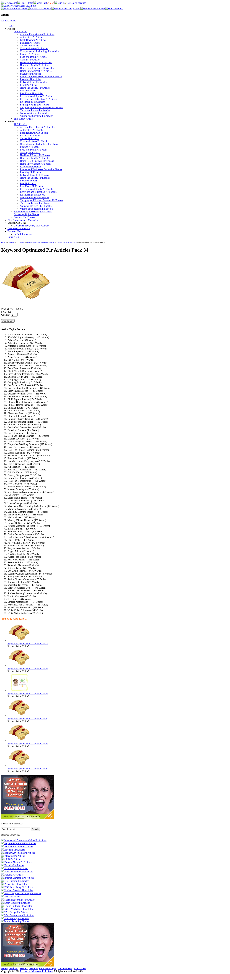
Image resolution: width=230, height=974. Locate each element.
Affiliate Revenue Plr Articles (18, 846)
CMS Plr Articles (12, 859)
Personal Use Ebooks (24, 217)
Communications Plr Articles (34, 48)
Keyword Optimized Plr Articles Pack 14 (28, 643)
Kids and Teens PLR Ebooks (34, 175)
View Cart (42, 3)
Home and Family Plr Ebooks (34, 158)
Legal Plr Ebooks (28, 180)
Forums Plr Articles (13, 874)
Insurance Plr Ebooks (30, 166)
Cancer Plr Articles (29, 45)
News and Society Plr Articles (35, 87)
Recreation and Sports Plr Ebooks (36, 189)
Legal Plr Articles (28, 85)
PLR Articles (20, 31)
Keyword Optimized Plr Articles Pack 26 (28, 693)
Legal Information (23, 234)
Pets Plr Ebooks (28, 183)
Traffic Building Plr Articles (18, 906)
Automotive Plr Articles (31, 37)
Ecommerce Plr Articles (16, 868)
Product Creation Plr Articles (18, 890)
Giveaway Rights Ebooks (26, 214)
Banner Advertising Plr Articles (19, 852)
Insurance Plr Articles (30, 73)
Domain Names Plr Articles (17, 862)
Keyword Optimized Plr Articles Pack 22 (28, 668)
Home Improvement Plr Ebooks (35, 163)
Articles (11, 242)
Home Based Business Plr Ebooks (37, 161)
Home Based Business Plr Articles (37, 68)
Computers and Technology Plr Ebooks (39, 144)
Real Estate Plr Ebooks (31, 186)
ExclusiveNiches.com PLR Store (36, 971)
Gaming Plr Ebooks (30, 152)
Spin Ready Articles (23, 118)
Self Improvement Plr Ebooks (34, 197)
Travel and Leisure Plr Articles (35, 110)
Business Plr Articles (30, 42)
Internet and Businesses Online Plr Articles (41, 76)
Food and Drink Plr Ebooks (33, 149)
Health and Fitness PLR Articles (36, 62)
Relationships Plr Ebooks (32, 194)
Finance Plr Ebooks (29, 147)
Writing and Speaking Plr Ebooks (36, 208)
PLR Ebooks (20, 124)
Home (11, 26)
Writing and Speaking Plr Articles (36, 116)
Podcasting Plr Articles (15, 884)
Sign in (61, 3)
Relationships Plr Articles (32, 101)
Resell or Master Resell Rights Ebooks (33, 211)
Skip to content (8, 20)
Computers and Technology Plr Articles (39, 51)
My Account (10, 3)
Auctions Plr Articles (14, 849)
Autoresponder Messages (42, 968)
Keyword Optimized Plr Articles (67, 242)
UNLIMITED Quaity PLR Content (31, 225)
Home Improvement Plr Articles (35, 71)
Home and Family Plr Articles (34, 65)
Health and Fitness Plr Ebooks (35, 155)
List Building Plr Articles (16, 881)
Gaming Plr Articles (30, 59)
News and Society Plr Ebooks (35, 177)
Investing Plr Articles (30, 79)
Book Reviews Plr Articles (33, 40)
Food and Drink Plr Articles (33, 56)
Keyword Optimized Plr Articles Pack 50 (28, 768)
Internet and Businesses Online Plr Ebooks (41, 169)
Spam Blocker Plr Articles (17, 902)
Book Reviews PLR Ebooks (34, 132)
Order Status (26, 3)
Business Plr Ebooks (30, 135)
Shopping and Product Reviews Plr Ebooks (41, 200)
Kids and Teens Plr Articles (33, 82)
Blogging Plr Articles (14, 856)
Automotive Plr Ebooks (31, 130)
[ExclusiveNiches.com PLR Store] (18, 5)
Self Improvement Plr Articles (34, 104)
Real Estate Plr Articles (31, 93)
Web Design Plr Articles (16, 912)
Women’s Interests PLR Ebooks (35, 206)
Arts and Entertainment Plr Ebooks (37, 127)
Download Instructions (19, 228)
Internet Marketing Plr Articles (19, 877)
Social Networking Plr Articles (19, 899)
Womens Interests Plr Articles (34, 113)
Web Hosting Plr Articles (16, 918)
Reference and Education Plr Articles (38, 99)
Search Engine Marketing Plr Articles (22, 893)
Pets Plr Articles (28, 90)
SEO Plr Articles (12, 896)
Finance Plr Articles (29, 54)
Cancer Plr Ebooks (29, 138)
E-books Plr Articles (14, 865)
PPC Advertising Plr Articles (18, 887)
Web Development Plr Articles (19, 915)
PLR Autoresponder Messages (23, 220)
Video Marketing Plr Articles (18, 909)
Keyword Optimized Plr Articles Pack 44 (28, 743)
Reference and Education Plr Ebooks (38, 192)
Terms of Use (14, 231)
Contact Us (13, 237)
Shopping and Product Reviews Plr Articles (41, 107)
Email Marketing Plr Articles (18, 871)
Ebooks (24, 968)
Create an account (77, 3)
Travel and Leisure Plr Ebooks (35, 203)
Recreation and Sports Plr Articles (36, 96)
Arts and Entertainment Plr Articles (37, 34)
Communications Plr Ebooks (34, 141)
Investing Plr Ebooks (30, 172)
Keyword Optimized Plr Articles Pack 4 (27, 718)
